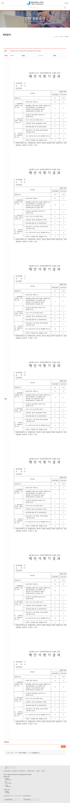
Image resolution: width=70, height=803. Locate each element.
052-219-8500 (8, 779)
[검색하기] (65, 7)
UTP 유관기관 (27, 799)
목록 (63, 746)
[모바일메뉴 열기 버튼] (2, 3)
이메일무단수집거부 (31, 771)
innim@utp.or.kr (36, 752)
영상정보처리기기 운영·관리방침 (18, 771)
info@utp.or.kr (8, 786)
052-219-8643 (22, 752)
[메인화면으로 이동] (35, 3)
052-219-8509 (8, 783)
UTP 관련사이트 (8, 799)
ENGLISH (67, 3)
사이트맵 (43, 771)
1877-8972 (7, 792)
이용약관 (38, 771)
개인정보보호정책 (7, 771)
